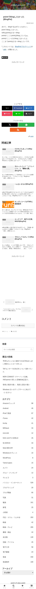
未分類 (5, 57)
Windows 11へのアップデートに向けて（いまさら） (17, 391)
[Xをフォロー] (10, 125)
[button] (29, 113)
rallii (4, 49)
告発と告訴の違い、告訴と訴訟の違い (16, 384)
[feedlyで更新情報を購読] (26, 125)
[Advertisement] (18, 82)
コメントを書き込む (18, 325)
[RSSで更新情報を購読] (18, 130)
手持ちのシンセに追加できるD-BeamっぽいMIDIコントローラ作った (18, 362)
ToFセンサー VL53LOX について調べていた (17, 370)
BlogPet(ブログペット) (23, 46)
